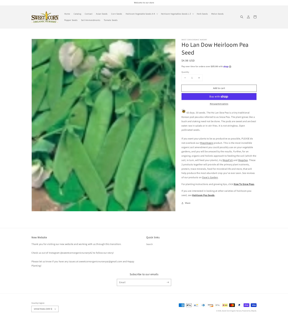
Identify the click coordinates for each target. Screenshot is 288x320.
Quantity (185, 72)
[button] (141, 14)
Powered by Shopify (249, 311)
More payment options (219, 104)
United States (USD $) (43, 309)
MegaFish (228, 160)
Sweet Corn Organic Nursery (232, 311)
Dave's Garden (210, 177)
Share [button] (187, 203)
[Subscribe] (167, 282)
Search (149, 244)
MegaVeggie (206, 142)
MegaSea (243, 160)
